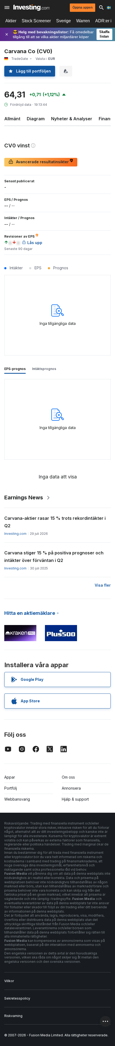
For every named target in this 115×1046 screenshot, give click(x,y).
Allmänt (12, 118)
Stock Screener (36, 21)
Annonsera (71, 788)
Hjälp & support (75, 799)
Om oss (68, 777)
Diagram (36, 118)
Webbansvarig (17, 799)
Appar (9, 777)
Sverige (63, 21)
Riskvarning (13, 1016)
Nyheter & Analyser (71, 118)
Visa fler (103, 585)
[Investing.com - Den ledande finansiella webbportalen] (31, 7)
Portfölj (10, 788)
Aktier (10, 21)
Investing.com (15, 534)
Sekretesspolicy (17, 998)
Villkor (9, 981)
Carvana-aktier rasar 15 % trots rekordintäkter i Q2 (55, 521)
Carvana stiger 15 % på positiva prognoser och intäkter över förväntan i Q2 (53, 556)
